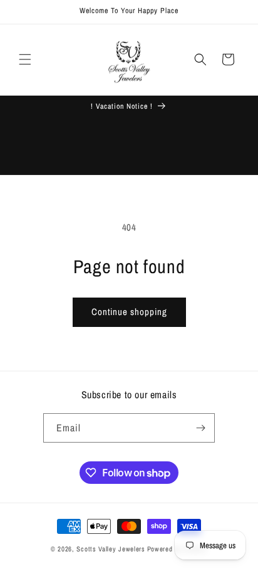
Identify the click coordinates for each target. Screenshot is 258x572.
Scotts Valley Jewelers (110, 548)
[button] (25, 59)
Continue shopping (129, 311)
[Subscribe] (200, 428)
